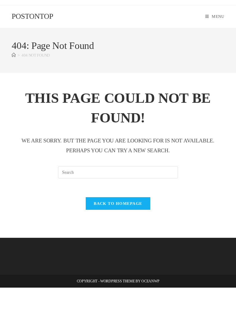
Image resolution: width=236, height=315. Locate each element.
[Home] (14, 55)
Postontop (32, 16)
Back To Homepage (118, 203)
